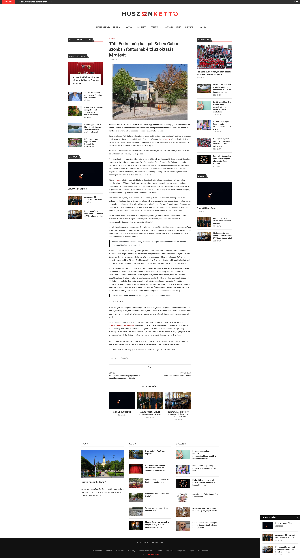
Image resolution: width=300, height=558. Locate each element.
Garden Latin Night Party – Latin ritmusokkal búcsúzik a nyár (45, 2)
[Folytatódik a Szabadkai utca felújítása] (136, 497)
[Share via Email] (150, 367)
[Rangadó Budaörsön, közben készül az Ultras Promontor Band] (214, 57)
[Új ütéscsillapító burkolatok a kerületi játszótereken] (136, 483)
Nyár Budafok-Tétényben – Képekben (156, 452)
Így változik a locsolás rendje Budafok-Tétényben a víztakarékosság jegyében (93, 112)
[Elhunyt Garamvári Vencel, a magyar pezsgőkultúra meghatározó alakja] (136, 525)
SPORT (178, 27)
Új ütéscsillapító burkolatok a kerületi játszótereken (157, 480)
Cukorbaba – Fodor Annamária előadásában (205, 495)
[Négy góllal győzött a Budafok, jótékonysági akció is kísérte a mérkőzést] (204, 142)
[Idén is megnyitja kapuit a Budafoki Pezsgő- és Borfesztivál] (75, 142)
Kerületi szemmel (145, 551)
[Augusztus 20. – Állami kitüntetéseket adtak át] (150, 400)
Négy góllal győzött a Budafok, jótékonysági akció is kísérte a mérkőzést (222, 142)
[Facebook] (294, 2)
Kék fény (131, 551)
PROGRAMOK (155, 27)
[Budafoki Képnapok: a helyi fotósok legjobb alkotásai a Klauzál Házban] (204, 159)
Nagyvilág (169, 551)
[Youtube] (297, 2)
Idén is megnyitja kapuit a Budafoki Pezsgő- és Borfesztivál (91, 143)
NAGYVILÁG (189, 27)
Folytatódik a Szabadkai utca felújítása (157, 495)
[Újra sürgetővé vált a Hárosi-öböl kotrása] (136, 511)
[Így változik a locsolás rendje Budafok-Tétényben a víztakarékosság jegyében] (75, 111)
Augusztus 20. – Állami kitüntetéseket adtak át (222, 220)
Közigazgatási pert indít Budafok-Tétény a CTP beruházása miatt (178, 414)
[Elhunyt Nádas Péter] (122, 400)
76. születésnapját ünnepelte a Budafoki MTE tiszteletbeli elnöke (93, 96)
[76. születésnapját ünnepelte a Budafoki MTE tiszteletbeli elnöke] (75, 96)
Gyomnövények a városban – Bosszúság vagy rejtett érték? (204, 509)
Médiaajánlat (203, 551)
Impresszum (97, 551)
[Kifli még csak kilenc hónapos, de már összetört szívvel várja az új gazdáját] (183, 526)
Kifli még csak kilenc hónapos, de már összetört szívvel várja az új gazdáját (205, 525)
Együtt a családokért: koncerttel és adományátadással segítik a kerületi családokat (222, 107)
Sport (192, 551)
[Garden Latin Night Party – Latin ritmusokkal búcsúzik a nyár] (204, 125)
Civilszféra (120, 551)
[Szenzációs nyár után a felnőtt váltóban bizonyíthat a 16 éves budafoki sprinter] (204, 88)
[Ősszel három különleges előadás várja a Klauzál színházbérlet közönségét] (136, 469)
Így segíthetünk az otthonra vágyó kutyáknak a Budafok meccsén (86, 80)
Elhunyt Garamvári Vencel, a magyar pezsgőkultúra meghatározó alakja (157, 524)
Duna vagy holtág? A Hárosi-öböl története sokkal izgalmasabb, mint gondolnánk (93, 128)
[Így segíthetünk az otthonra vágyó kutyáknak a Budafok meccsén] (85, 73)
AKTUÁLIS (169, 27)
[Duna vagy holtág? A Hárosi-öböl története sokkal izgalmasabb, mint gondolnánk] (75, 128)
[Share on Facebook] (148, 367)
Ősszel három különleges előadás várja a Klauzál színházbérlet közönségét (156, 467)
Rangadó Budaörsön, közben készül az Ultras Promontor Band (214, 73)
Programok (181, 551)
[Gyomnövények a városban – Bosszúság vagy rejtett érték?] (183, 512)
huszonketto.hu (153, 554)
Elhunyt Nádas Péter (122, 412)
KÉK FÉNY (116, 27)
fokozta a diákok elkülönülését (122, 325)
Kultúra (159, 551)
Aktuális (109, 551)
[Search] (205, 27)
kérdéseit (166, 139)
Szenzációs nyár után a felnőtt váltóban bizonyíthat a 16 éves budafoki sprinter (222, 88)
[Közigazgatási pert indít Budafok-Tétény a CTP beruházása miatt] (178, 400)
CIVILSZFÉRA (141, 27)
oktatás (113, 358)
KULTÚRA (128, 27)
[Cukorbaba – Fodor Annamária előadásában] (183, 497)
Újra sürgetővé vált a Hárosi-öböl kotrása (157, 509)
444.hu (117, 180)
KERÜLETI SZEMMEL (103, 27)
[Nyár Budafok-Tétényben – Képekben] (136, 454)
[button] (17, 2)
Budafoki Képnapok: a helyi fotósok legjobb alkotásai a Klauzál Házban (222, 160)
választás (124, 358)
